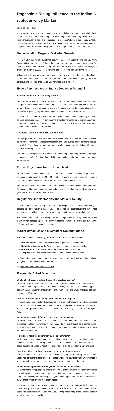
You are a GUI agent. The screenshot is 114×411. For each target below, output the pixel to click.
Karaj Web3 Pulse (59, 408)
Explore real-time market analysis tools (37, 267)
